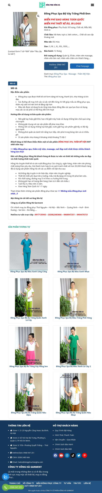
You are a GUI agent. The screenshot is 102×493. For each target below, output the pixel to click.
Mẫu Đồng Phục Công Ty (48, 483)
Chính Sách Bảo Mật (63, 449)
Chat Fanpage (82, 66)
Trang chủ (14, 483)
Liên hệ (87, 483)
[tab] (13, 83)
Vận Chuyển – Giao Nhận (65, 439)
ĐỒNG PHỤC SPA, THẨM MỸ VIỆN (72, 142)
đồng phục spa (54, 76)
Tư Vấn (67, 483)
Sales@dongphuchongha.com (30, 462)
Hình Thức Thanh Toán (64, 435)
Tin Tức (77, 483)
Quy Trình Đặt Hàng (63, 430)
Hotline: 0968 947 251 (57, 66)
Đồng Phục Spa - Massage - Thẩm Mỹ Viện (72, 74)
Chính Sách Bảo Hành (64, 444)
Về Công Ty (28, 483)
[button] (38, 16)
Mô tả (12, 83)
